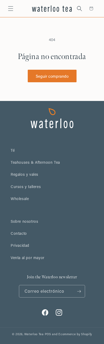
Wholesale (20, 198)
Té (13, 150)
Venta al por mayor (28, 257)
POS (48, 334)
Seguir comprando (52, 76)
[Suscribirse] (79, 291)
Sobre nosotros (24, 221)
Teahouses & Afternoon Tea (35, 162)
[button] (11, 8)
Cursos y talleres (26, 186)
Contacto (19, 233)
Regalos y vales (24, 174)
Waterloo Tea (33, 334)
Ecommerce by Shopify (75, 334)
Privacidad (20, 245)
